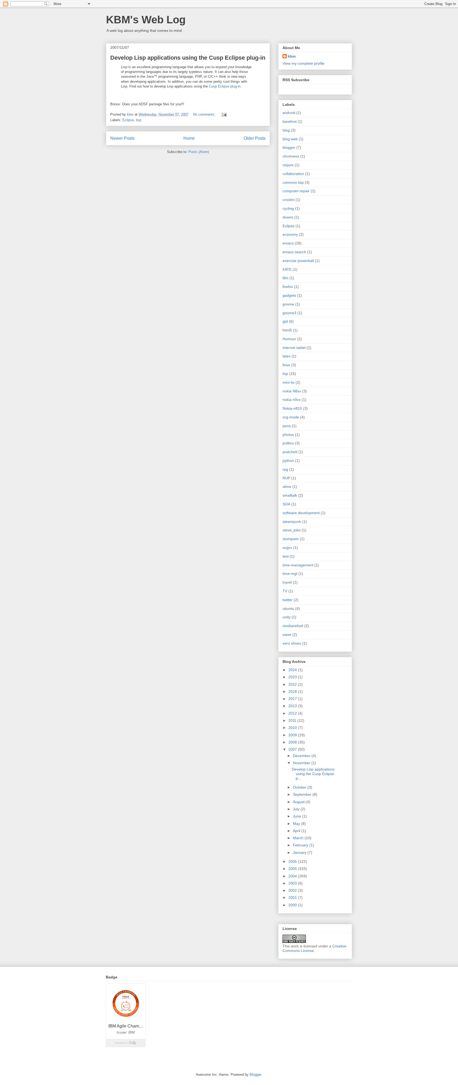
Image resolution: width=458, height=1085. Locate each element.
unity (286, 617)
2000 (293, 905)
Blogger (255, 1075)
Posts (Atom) (198, 152)
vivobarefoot (293, 626)
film (285, 278)
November (302, 763)
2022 (293, 684)
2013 (293, 706)
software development (301, 513)
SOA (286, 504)
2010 (293, 727)
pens (287, 426)
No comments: (205, 114)
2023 (293, 677)
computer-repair (296, 191)
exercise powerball (298, 261)
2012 (293, 713)
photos (288, 434)
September (302, 794)
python (288, 460)
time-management (298, 565)
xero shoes (292, 643)
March (299, 838)
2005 (293, 869)
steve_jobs (292, 530)
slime (287, 486)
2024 (293, 670)
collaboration (293, 174)
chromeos (291, 156)
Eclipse (128, 120)
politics (288, 443)
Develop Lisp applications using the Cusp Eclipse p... (313, 773)
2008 (293, 742)
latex (286, 356)
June (297, 816)
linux (286, 365)
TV (285, 591)
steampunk (292, 521)
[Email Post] (224, 114)
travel (287, 582)
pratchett (290, 452)
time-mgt (290, 573)
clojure (288, 165)
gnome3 (289, 313)
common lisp (293, 182)
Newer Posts (122, 138)
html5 (287, 330)
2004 (293, 876)
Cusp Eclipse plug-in (224, 86)
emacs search (294, 252)
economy (290, 234)
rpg (285, 469)
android (289, 113)
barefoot (290, 121)
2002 (293, 890)
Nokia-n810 (292, 408)
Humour (289, 339)
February (301, 845)
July (297, 809)
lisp (138, 120)
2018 (293, 691)
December (302, 756)
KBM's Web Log (146, 19)
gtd (285, 321)
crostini (288, 200)
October (300, 787)
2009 (293, 735)
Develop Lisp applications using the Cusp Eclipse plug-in (187, 57)
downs (288, 217)
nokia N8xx (292, 391)
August (299, 802)
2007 (293, 749)
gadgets (289, 295)
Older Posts (255, 138)
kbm (292, 56)
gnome (288, 304)
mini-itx (288, 382)
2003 (293, 883)
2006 (293, 861)
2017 (293, 699)
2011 (292, 720)
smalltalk (290, 495)
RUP (286, 478)
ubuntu (288, 608)
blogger (289, 147)
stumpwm (291, 539)
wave (287, 634)
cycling (288, 208)
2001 (293, 897)
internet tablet (294, 347)
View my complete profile (303, 63)
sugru (287, 547)
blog (286, 130)
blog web (290, 139)
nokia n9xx (292, 399)
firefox (288, 287)
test (286, 556)
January (300, 852)
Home (189, 138)
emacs (288, 243)
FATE (287, 269)
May (297, 823)
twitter (288, 600)
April (297, 831)
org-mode (291, 417)
